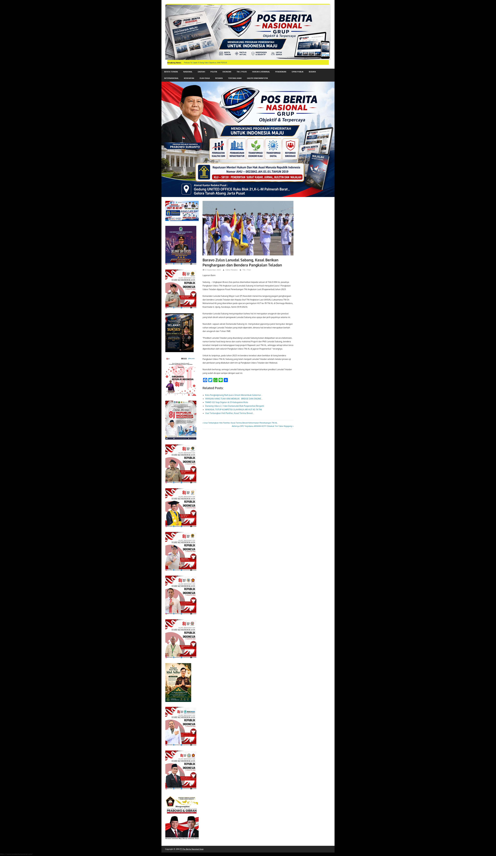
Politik (213, 72)
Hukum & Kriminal (261, 72)
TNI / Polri (242, 72)
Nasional (187, 72)
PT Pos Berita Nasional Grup (191, 849)
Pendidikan (280, 72)
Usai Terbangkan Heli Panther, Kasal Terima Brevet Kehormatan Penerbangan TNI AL (240, 423)
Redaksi (219, 78)
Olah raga (205, 78)
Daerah (201, 72)
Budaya (312, 72)
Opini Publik (297, 72)
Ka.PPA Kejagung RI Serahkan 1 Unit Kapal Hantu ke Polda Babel (209, 63)
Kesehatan (189, 78)
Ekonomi (227, 72)
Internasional (171, 78)
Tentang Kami (235, 78)
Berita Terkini (171, 72)
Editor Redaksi (232, 270)
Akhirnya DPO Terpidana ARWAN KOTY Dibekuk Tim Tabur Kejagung (262, 426)
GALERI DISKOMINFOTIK (257, 78)
